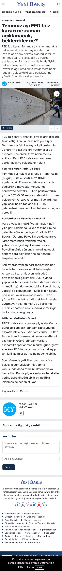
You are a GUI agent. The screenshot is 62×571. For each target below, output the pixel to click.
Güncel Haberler (32, 513)
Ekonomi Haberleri (36, 516)
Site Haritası (43, 536)
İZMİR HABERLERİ (35, 12)
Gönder (8, 467)
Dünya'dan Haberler (14, 523)
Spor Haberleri (12, 520)
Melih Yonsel (26, 407)
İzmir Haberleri (12, 513)
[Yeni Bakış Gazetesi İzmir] (31, 4)
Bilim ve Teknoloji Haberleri (42, 523)
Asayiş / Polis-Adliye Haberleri (20, 529)
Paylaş (9, 128)
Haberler (7, 20)
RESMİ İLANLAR (11, 12)
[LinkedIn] (33, 504)
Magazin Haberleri (33, 520)
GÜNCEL (55, 12)
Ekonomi (20, 20)
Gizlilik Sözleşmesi (14, 542)
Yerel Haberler (32, 533)
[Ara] (58, 4)
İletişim (29, 536)
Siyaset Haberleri (13, 516)
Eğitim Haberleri (48, 529)
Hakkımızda (34, 542)
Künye (18, 536)
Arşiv (7, 536)
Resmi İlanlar (11, 539)
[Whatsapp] (44, 504)
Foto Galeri (49, 533)
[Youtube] (39, 504)
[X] (23, 504)
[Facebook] (17, 504)
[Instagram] (28, 504)
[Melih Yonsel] (9, 409)
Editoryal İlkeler (30, 539)
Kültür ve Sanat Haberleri (17, 526)
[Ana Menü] (3, 4)
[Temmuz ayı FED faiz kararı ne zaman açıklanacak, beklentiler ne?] (31, 106)
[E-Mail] (21, 413)
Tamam (39, 567)
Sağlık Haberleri (13, 533)
